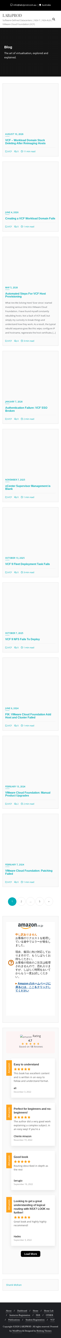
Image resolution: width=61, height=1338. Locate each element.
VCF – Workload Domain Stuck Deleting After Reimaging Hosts (25, 142)
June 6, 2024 (11, 708)
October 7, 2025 (14, 633)
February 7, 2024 (14, 864)
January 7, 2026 (14, 401)
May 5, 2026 (11, 287)
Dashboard (22, 1310)
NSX (38, 1315)
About (9, 1310)
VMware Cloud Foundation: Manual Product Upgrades (27, 794)
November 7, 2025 (15, 479)
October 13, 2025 (15, 557)
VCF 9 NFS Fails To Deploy (22, 639)
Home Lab (49, 1310)
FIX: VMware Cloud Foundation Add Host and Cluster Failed (28, 716)
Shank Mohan (14, 1284)
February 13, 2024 (15, 786)
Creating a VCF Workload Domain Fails (30, 218)
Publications (14, 1319)
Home (35, 1310)
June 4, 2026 (11, 212)
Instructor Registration (19, 1315)
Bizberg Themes (44, 1330)
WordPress (17, 1330)
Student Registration (35, 1319)
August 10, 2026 (14, 134)
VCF (9, 151)
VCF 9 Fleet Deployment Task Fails (27, 564)
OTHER (49, 1315)
